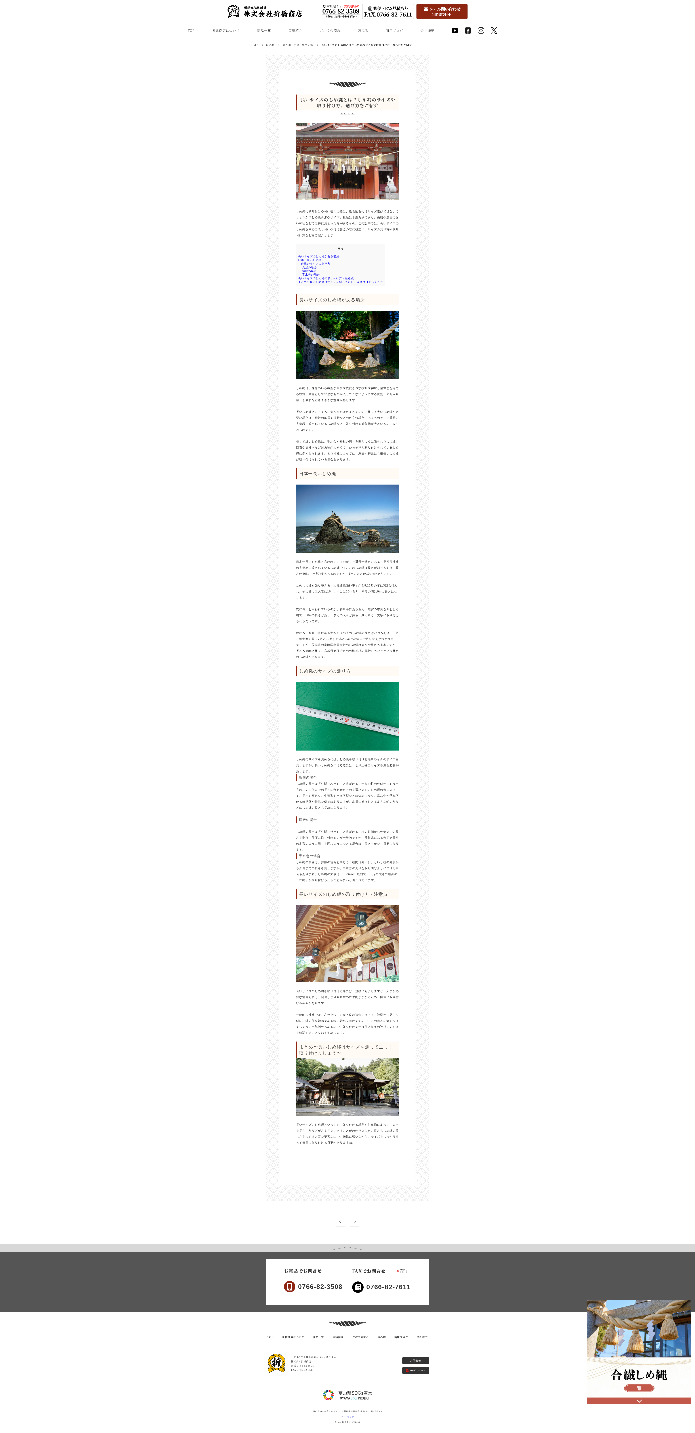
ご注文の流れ (330, 30)
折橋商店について (226, 30)
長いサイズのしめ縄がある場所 (318, 256)
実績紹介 (295, 30)
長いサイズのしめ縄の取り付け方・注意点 (326, 278)
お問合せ (415, 1360)
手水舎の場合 (311, 274)
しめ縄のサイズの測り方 (314, 263)
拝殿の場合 (309, 271)
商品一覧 (264, 30)
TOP (191, 30)
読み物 (363, 30)
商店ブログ (394, 30)
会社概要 (427, 30)
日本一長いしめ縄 (310, 259)
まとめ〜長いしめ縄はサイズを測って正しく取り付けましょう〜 (340, 281)
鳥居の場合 (309, 267)
